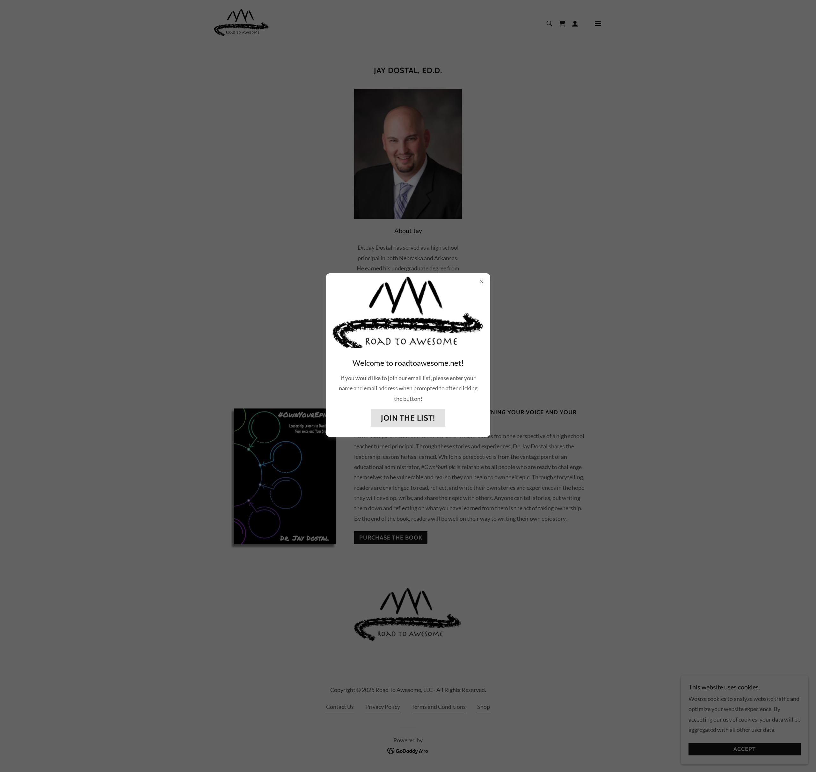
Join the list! (408, 418)
